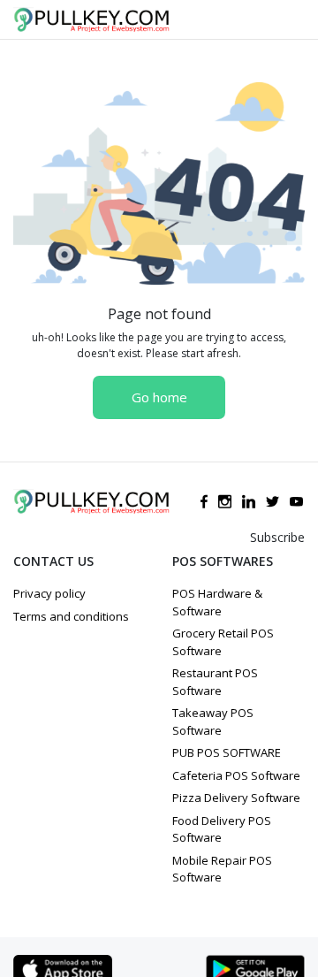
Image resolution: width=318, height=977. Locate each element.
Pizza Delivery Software (236, 797)
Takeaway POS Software (213, 721)
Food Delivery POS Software (221, 829)
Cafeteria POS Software (236, 775)
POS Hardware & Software (217, 602)
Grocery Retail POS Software (223, 642)
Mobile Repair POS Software (222, 869)
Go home (159, 397)
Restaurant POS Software (215, 681)
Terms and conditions (71, 616)
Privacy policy (49, 593)
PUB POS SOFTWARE (226, 752)
